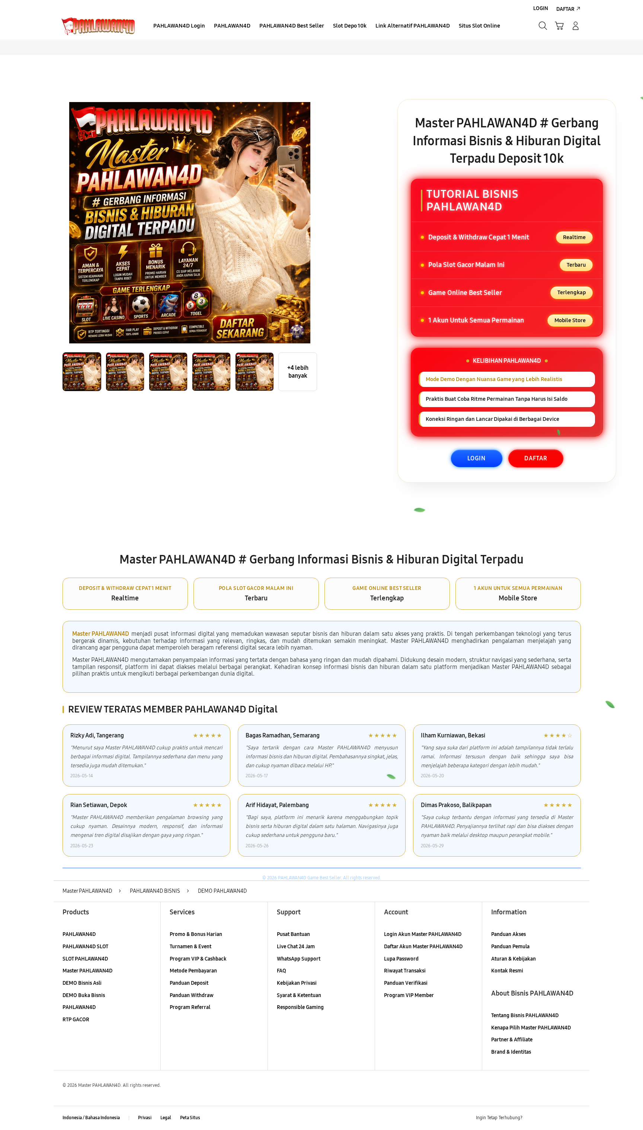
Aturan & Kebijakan (513, 959)
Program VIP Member (409, 995)
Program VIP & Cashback (198, 959)
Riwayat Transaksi (405, 971)
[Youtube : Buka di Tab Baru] (576, 1118)
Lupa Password (401, 959)
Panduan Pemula (510, 946)
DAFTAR (535, 458)
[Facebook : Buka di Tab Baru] (532, 1118)
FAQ (281, 971)
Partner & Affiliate (511, 1040)
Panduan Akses (508, 934)
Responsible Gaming (300, 1007)
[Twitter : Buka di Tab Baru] (547, 1118)
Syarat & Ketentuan (299, 995)
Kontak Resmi (507, 971)
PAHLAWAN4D (79, 934)
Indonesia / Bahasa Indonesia (91, 1117)
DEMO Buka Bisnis (84, 995)
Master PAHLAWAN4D (100, 633)
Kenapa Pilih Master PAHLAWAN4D (531, 1028)
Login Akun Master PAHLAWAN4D (422, 934)
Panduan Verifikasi (406, 983)
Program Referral (190, 1007)
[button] (559, 26)
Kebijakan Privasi (297, 983)
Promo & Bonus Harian (196, 934)
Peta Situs (190, 1117)
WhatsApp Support (298, 959)
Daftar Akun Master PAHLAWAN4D (423, 946)
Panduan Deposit (189, 983)
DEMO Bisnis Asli (82, 983)
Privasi (144, 1117)
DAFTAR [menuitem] (565, 9)
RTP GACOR (76, 1019)
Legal (165, 1117)
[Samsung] (98, 26)
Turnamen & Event (190, 946)
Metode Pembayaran (193, 971)
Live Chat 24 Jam (296, 946)
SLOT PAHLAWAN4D (85, 959)
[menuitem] (179, 26)
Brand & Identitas (511, 1052)
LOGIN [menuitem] (540, 8)
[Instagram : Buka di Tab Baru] (561, 1118)
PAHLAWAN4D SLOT (85, 946)
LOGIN (476, 458)
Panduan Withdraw (192, 995)
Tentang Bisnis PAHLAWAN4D (525, 1015)
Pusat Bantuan (293, 934)
